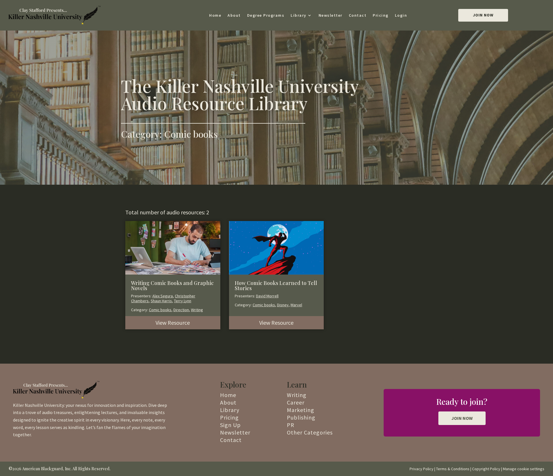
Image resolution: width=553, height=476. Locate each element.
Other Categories (310, 432)
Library (298, 15)
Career (295, 402)
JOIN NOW (462, 418)
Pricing (381, 15)
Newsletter (330, 15)
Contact (358, 15)
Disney (283, 304)
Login (401, 15)
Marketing (300, 409)
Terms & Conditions (452, 468)
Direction (181, 309)
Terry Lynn (182, 300)
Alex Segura (162, 296)
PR (290, 424)
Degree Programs (266, 15)
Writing (197, 309)
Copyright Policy (486, 468)
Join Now (483, 15)
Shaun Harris (161, 300)
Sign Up (230, 424)
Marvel (296, 304)
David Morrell (267, 296)
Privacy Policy (421, 468)
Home (215, 15)
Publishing (301, 417)
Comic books (160, 309)
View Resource (173, 322)
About (234, 15)
